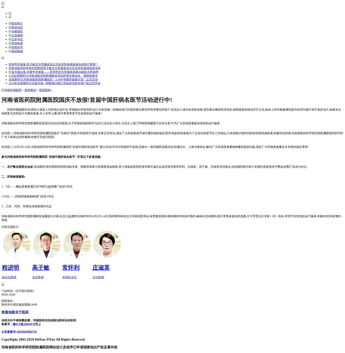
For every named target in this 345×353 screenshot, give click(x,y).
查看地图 (8, 312)
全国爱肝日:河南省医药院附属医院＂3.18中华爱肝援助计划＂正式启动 (53, 79)
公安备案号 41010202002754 (19, 331)
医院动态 (17, 27)
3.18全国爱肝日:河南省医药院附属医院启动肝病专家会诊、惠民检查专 (53, 75)
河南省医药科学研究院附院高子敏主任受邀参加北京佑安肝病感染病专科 (55, 68)
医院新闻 (45, 90)
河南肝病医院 (13, 90)
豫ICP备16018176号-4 (26, 324)
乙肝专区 (17, 39)
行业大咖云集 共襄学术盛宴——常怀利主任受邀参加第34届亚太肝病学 (53, 71)
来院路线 (17, 51)
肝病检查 (17, 43)
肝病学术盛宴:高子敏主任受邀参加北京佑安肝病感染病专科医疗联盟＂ (53, 64)
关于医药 (22, 312)
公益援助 (17, 35)
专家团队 (17, 31)
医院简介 (17, 23)
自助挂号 (17, 47)
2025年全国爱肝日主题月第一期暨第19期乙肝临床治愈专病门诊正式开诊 (55, 83)
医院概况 (30, 90)
